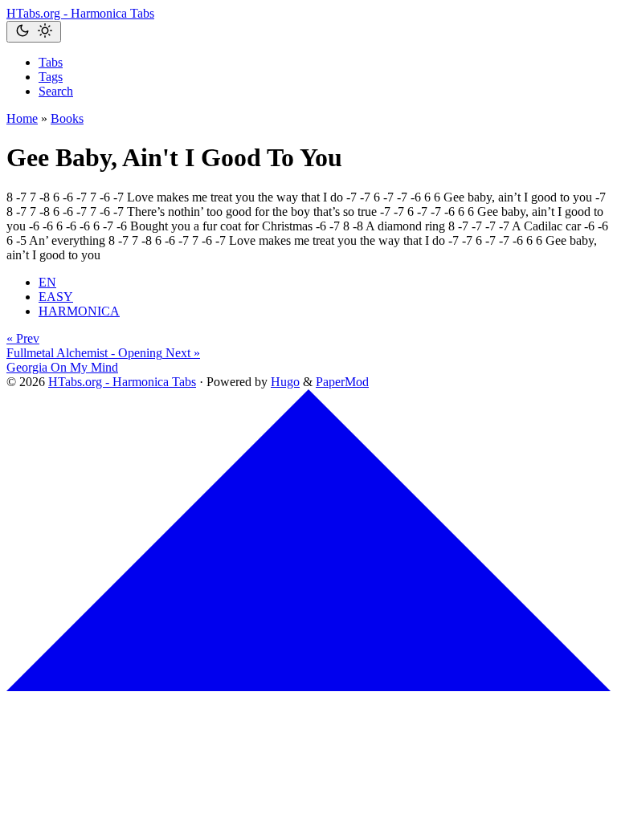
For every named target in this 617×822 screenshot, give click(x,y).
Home (22, 118)
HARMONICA (79, 311)
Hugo (285, 382)
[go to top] (308, 687)
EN (47, 282)
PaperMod (342, 382)
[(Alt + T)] (33, 32)
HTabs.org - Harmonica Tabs (80, 13)
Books (67, 118)
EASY (56, 296)
